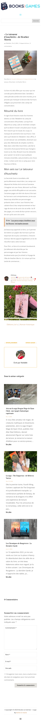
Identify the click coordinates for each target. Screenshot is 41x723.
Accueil (13, 79)
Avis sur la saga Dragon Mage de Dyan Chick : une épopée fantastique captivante (20, 410)
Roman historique (27, 324)
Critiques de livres (24, 43)
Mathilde (8, 43)
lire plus (8, 444)
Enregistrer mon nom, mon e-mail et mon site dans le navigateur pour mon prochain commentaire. (20, 677)
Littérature (19, 79)
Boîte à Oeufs (21, 713)
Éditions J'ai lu (12, 324)
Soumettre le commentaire (26, 685)
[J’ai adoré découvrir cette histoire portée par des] (20, 301)
